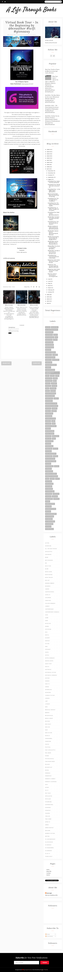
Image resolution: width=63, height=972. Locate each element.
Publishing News (50, 461)
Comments (49, 936)
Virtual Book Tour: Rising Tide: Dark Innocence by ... (54, 186)
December (50, 170)
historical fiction (51, 403)
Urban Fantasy (50, 503)
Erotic (48, 383)
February (50, 290)
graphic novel (50, 395)
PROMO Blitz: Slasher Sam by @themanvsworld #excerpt (53, 232)
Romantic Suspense (51, 476)
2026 (48, 149)
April (49, 285)
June (49, 281)
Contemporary (50, 369)
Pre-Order (49, 456)
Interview (48, 416)
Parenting (49, 448)
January (50, 292)
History (48, 408)
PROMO (55, 456)
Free (47, 388)
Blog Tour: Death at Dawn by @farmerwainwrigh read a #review (52, 71)
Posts (48, 934)
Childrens (56, 359)
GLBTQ (47, 390)
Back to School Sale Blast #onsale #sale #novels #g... (53, 195)
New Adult (55, 436)
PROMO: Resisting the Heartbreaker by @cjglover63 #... (53, 238)
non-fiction (49, 441)
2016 (48, 294)
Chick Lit (48, 359)
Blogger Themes (44, 969)
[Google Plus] (34, 287)
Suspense (48, 493)
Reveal (56, 466)
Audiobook (49, 334)
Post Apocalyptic (51, 453)
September (51, 177)
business (48, 354)
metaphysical (50, 431)
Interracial (49, 413)
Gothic (53, 390)
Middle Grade (49, 433)
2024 (48, 154)
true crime (49, 498)
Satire (52, 478)
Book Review (49, 344)
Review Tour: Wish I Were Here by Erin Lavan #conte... (54, 261)
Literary (48, 423)
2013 (48, 301)
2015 (48, 297)
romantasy (49, 471)
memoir (48, 428)
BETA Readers (49, 337)
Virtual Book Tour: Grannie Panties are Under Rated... (53, 257)
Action (48, 327)
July (49, 279)
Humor (54, 411)
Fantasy (48, 385)
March (50, 287)
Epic (55, 380)
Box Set (48, 349)
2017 (48, 169)
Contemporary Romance (50, 373)
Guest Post (49, 398)
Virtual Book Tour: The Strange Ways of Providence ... (53, 200)
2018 (48, 166)
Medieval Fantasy (51, 426)
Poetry (55, 448)
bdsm (55, 334)
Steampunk (49, 488)
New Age (48, 438)
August (50, 179)
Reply (10, 333)
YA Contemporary (51, 513)
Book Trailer (49, 347)
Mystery (48, 436)
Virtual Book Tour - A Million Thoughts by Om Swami (53, 209)
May (49, 283)
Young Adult (49, 529)
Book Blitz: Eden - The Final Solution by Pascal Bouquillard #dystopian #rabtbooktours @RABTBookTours (51, 109)
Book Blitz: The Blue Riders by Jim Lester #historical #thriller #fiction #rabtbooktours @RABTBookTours (52, 98)
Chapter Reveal (50, 357)
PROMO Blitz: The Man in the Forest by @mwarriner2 (54, 252)
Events (48, 875)
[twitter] (5, 2)
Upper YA (56, 498)
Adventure (55, 327)
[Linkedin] (39, 287)
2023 (48, 156)
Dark (57, 375)
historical (49, 400)
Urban (47, 501)
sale (47, 478)
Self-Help (48, 481)
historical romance (51, 405)
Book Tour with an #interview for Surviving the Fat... (53, 275)
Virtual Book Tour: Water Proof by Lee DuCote (54, 182)
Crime (52, 375)
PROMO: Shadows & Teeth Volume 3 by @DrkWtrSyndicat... (53, 228)
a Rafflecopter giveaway (9, 258)
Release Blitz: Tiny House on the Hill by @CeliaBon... (54, 247)
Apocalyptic (49, 332)
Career (55, 354)
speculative (49, 483)
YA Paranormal (50, 521)
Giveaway (27, 34)
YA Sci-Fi (48, 526)
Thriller (54, 496)
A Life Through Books (31, 10)
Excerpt (54, 383)
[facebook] (2, 2)
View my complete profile (51, 895)
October (50, 175)
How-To (48, 411)
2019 (48, 164)
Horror (54, 408)
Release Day (49, 466)
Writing (48, 511)
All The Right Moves (51, 329)
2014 (48, 299)
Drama (55, 378)
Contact (48, 873)
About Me (48, 871)
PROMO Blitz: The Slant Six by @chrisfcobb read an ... (53, 218)
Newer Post (6, 363)
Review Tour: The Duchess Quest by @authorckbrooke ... (53, 266)
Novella (48, 443)
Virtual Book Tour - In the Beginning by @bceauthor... (54, 190)
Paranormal (49, 446)
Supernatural (50, 491)
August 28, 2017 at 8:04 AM (14, 329)
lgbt (53, 421)
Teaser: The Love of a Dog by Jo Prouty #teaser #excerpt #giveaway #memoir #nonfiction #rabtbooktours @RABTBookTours (21, 311)
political (48, 451)
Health (56, 398)
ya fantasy (49, 518)
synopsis (56, 493)
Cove (47, 375)
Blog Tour (22, 34)
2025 (48, 151)
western (48, 506)
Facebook (21, 250)
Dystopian (49, 380)
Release (48, 463)
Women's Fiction (50, 508)
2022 (48, 158)
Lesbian (48, 421)
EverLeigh (49, 893)
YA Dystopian (49, 516)
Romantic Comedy (51, 473)
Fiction (54, 385)
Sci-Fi (31, 34)
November (50, 173)
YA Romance (49, 523)
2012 (48, 303)
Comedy (48, 367)
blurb (55, 339)
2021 (48, 160)
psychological (50, 458)
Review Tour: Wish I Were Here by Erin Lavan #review (54, 271)
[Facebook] (31, 287)
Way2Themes (28, 969)
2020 (48, 162)
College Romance (51, 364)
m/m (53, 423)
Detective (48, 378)
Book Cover (49, 342)
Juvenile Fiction (50, 418)
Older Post (36, 363)
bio (56, 337)
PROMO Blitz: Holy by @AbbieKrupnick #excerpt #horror (53, 243)
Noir (54, 438)
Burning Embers (50, 352)
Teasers (34, 34)
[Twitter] (36, 287)
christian (48, 362)
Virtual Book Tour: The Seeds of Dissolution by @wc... (53, 204)
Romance (48, 468)
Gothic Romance (50, 393)
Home (47, 869)
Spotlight (48, 486)
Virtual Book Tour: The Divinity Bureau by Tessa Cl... (53, 223)
